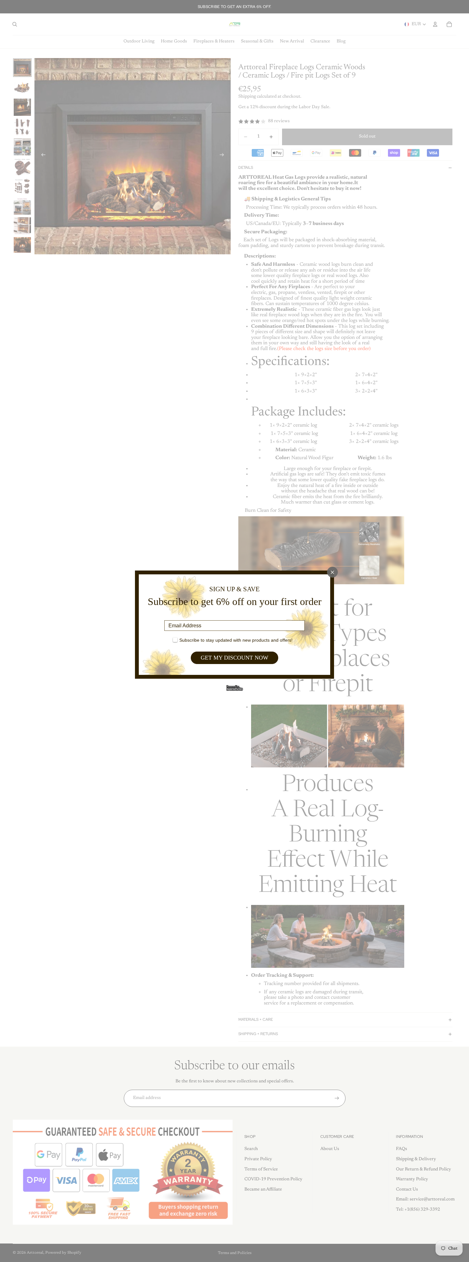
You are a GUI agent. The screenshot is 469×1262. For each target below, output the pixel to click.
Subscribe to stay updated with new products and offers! (236, 640)
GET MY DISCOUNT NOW (234, 657)
